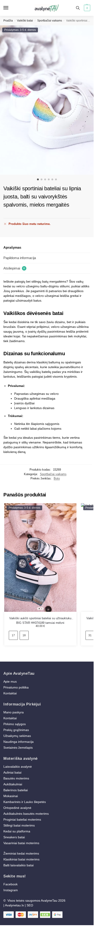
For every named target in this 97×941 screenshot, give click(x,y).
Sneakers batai (14, 837)
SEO (30, 905)
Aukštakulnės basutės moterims (26, 813)
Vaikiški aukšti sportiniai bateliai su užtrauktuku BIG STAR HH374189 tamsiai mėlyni (40, 619)
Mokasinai (10, 796)
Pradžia (8, 20)
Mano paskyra (14, 712)
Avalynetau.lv (14, 905)
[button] (86, 8)
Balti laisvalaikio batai (18, 865)
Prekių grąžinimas (16, 730)
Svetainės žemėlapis (18, 747)
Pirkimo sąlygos (14, 724)
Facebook (10, 884)
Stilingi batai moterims (19, 825)
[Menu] (10, 8)
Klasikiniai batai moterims (21, 859)
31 (90, 635)
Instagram (10, 890)
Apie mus (10, 681)
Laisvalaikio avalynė (17, 766)
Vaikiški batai (25, 20)
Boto (57, 478)
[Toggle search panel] (78, 8)
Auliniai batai (12, 772)
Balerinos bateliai (15, 790)
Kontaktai (10, 693)
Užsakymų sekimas (17, 736)
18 (24, 635)
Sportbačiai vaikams (49, 20)
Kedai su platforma (16, 831)
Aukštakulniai (12, 784)
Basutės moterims (16, 778)
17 (13, 635)
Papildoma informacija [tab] (19, 258)
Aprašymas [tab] (12, 247)
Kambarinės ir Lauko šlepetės (24, 802)
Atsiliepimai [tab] (14, 268)
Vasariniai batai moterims (21, 843)
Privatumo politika (16, 687)
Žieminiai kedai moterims (21, 853)
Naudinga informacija (18, 741)
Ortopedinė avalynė (17, 808)
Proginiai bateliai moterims (22, 819)
